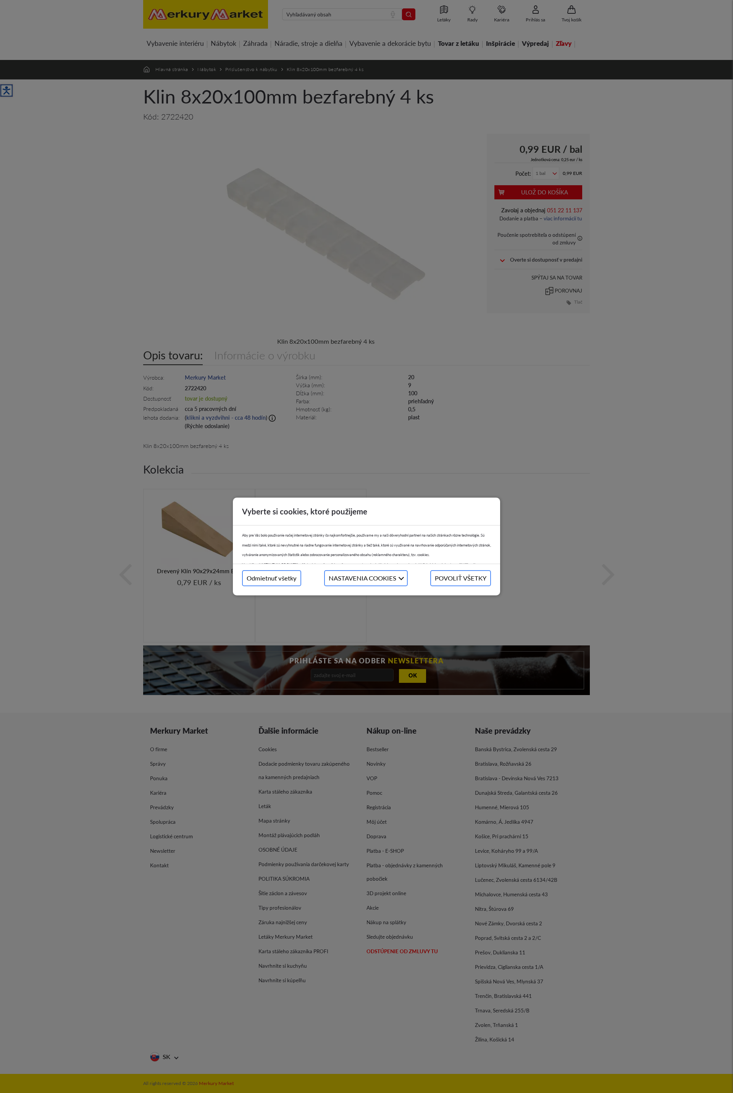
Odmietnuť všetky (272, 578)
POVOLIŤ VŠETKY (460, 578)
